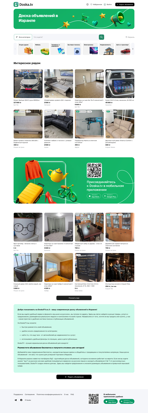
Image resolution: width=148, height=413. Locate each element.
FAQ (72, 394)
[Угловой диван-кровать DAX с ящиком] (58, 87)
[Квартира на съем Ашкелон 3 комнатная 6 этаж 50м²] (58, 232)
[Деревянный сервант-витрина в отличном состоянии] (119, 232)
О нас (66, 394)
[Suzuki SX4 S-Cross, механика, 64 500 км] (119, 87)
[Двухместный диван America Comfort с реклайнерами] (119, 129)
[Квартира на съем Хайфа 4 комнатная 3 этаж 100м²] (58, 272)
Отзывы (28, 400)
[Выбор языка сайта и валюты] (87, 4)
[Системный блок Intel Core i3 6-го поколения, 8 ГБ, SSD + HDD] (89, 272)
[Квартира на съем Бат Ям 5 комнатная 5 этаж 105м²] (89, 88)
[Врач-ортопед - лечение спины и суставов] (28, 232)
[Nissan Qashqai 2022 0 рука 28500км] (28, 87)
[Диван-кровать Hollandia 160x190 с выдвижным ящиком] (28, 129)
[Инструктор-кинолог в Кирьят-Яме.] (119, 271)
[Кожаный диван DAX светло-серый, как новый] (28, 272)
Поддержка (18, 394)
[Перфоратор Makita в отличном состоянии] (89, 129)
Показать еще (74, 298)
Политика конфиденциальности (49, 394)
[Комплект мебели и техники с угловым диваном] (58, 129)
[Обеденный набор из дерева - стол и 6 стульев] (89, 232)
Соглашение (30, 394)
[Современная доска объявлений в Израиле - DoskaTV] (23, 4)
